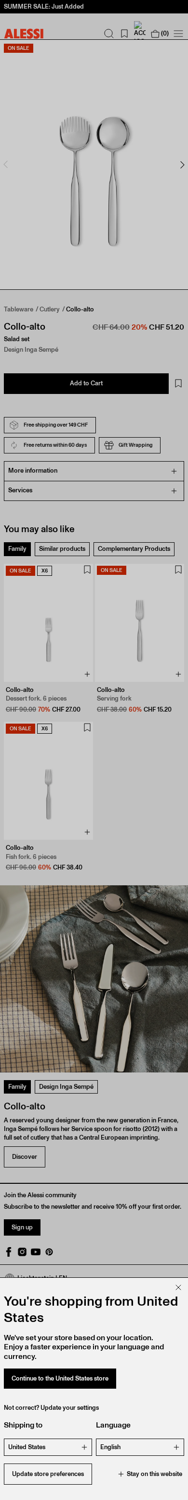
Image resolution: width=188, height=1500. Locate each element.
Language (113, 1424)
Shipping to (23, 1424)
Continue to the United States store (60, 1378)
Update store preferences (48, 1473)
